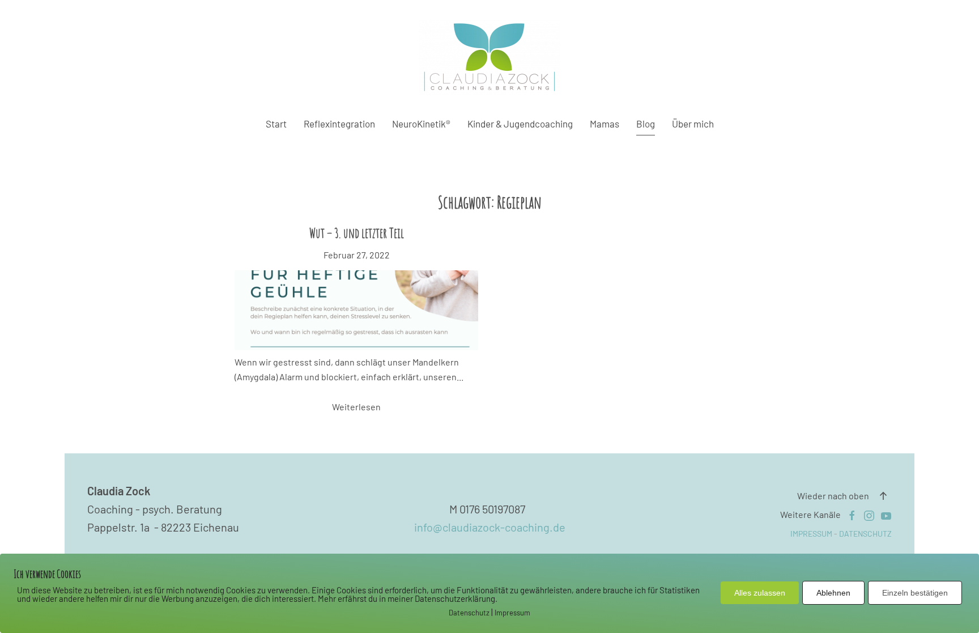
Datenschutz (469, 612)
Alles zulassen (759, 592)
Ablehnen (833, 592)
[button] (883, 495)
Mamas (604, 123)
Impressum (512, 612)
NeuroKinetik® (421, 123)
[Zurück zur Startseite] (489, 58)
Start (276, 123)
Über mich (693, 123)
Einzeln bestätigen (915, 592)
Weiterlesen (356, 406)
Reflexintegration (339, 123)
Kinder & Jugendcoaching (520, 123)
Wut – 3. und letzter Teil (356, 232)
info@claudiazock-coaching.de (489, 527)
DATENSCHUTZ (865, 533)
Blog (645, 123)
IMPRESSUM (811, 533)
